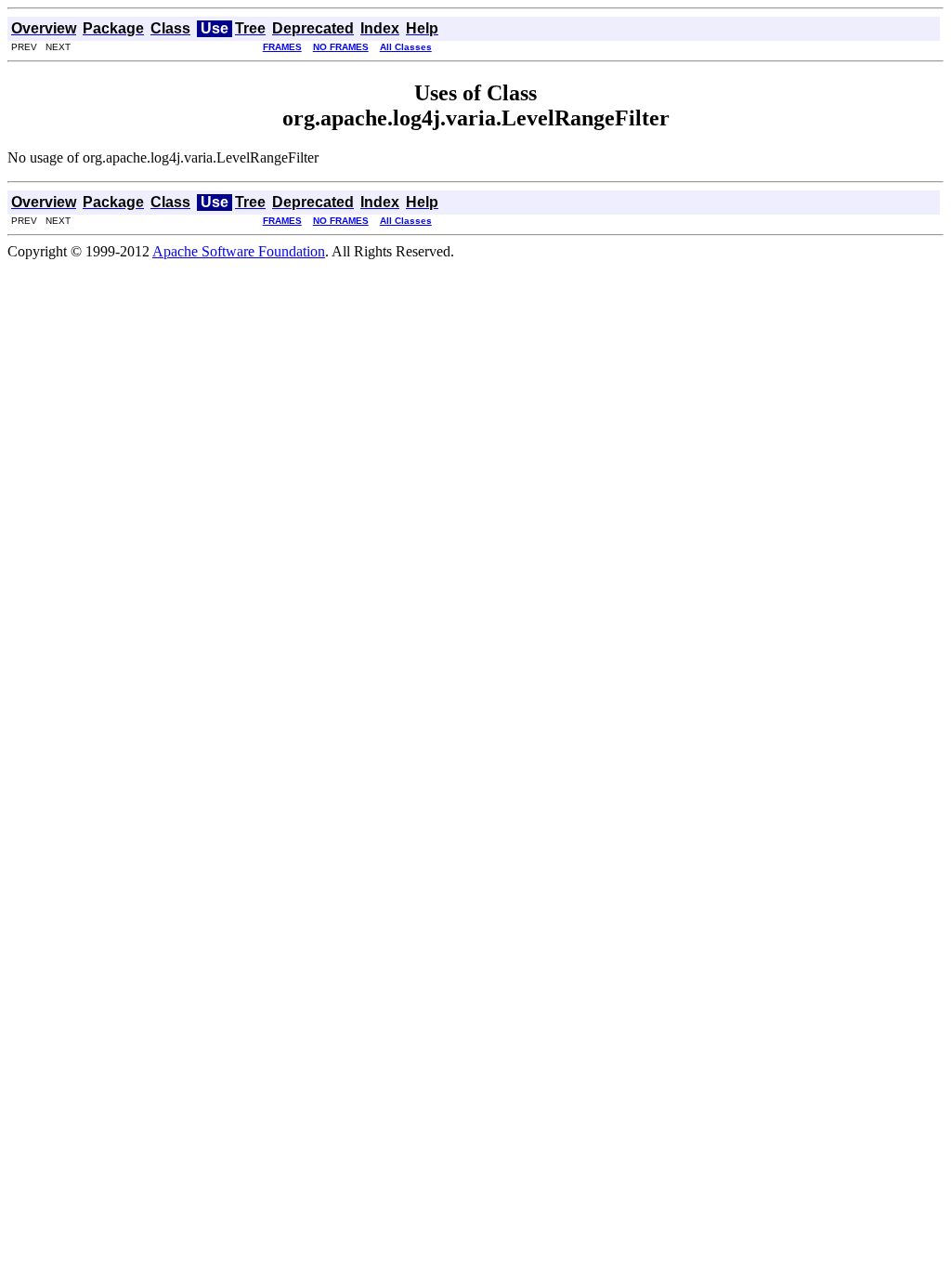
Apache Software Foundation (238, 251)
